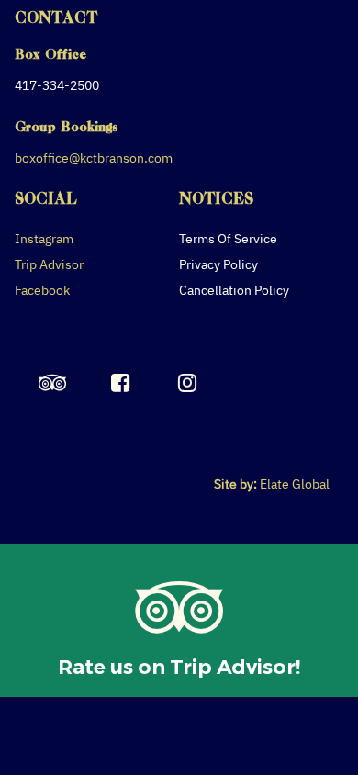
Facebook (42, 290)
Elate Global (295, 484)
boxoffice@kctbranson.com (94, 158)
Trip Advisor (49, 264)
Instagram (44, 238)
